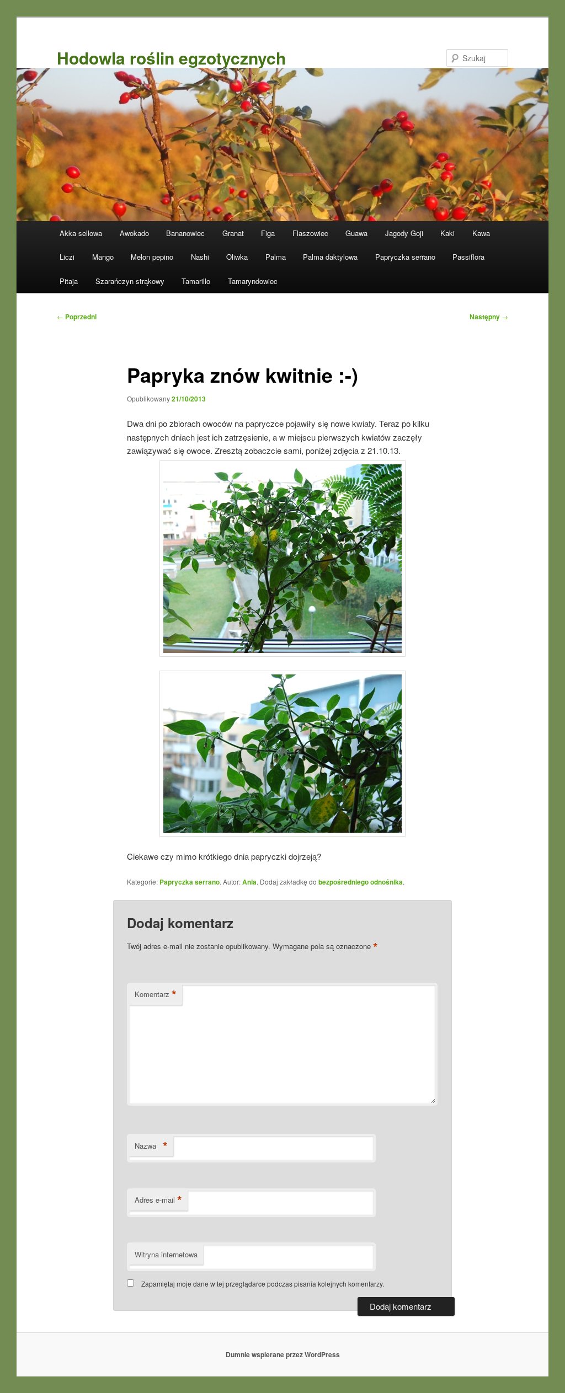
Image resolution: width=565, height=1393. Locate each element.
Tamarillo (196, 281)
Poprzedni (77, 317)
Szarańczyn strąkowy (129, 281)
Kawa (481, 233)
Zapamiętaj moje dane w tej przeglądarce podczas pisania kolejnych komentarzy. (262, 1283)
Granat (233, 233)
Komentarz (156, 994)
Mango (103, 256)
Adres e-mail (158, 1200)
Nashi (200, 256)
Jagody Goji (404, 233)
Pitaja (69, 281)
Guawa (356, 233)
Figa (268, 233)
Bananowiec (185, 233)
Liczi (67, 256)
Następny (489, 317)
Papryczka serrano (405, 256)
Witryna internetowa (166, 1254)
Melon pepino (152, 256)
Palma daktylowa (330, 256)
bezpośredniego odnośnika (360, 882)
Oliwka (237, 256)
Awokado (134, 233)
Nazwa (151, 1146)
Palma (275, 256)
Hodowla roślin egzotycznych (171, 57)
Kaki (447, 233)
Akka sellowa (81, 233)
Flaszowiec (310, 233)
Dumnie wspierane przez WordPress (283, 1354)
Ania (249, 882)
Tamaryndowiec (253, 281)
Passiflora (468, 256)
